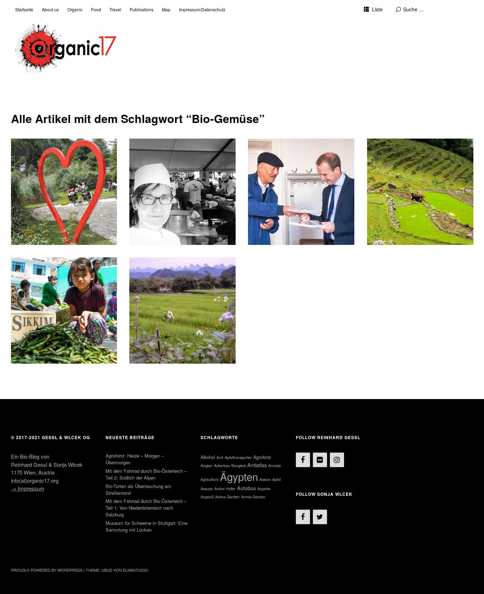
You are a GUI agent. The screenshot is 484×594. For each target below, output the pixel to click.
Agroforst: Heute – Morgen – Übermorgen (135, 459)
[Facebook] (303, 460)
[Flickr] (320, 460)
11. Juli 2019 (148, 166)
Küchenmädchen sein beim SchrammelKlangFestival (173, 153)
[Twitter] (320, 517)
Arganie (263, 488)
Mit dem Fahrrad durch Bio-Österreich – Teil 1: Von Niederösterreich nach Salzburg (146, 508)
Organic (75, 9)
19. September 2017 (274, 166)
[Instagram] (337, 460)
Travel (115, 9)
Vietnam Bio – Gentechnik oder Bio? (178, 272)
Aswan (265, 479)
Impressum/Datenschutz (202, 9)
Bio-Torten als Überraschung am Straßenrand (138, 489)
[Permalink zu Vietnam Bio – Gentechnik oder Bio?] (182, 310)
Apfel (276, 479)
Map (166, 9)
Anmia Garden (253, 496)
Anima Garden (227, 496)
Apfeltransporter (238, 457)
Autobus (246, 488)
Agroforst (262, 457)
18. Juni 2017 (387, 166)
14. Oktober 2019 (34, 166)
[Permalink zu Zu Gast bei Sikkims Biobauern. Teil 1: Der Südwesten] (420, 192)
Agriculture (210, 479)
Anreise (274, 465)
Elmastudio (135, 570)
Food (96, 9)
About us (50, 9)
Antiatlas (257, 465)
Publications (141, 9)
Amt (219, 457)
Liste (377, 9)
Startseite (24, 9)
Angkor (207, 465)
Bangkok (238, 465)
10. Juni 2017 (31, 285)
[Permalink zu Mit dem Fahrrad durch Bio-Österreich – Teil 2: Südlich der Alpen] (64, 192)
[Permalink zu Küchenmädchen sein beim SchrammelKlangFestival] (182, 192)
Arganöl (207, 496)
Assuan (207, 488)
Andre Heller (225, 488)
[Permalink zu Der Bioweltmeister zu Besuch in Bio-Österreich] (301, 192)
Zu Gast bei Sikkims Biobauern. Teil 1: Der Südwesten (416, 153)
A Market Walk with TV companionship (48, 272)
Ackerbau (222, 465)
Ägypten (239, 476)
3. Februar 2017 (151, 285)
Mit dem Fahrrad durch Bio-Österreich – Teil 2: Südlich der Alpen (63, 153)
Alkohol (208, 457)
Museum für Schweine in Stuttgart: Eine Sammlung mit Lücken (146, 526)
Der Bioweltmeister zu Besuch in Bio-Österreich (298, 153)
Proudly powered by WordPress (47, 570)
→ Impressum (27, 488)
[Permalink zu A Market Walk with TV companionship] (64, 310)
